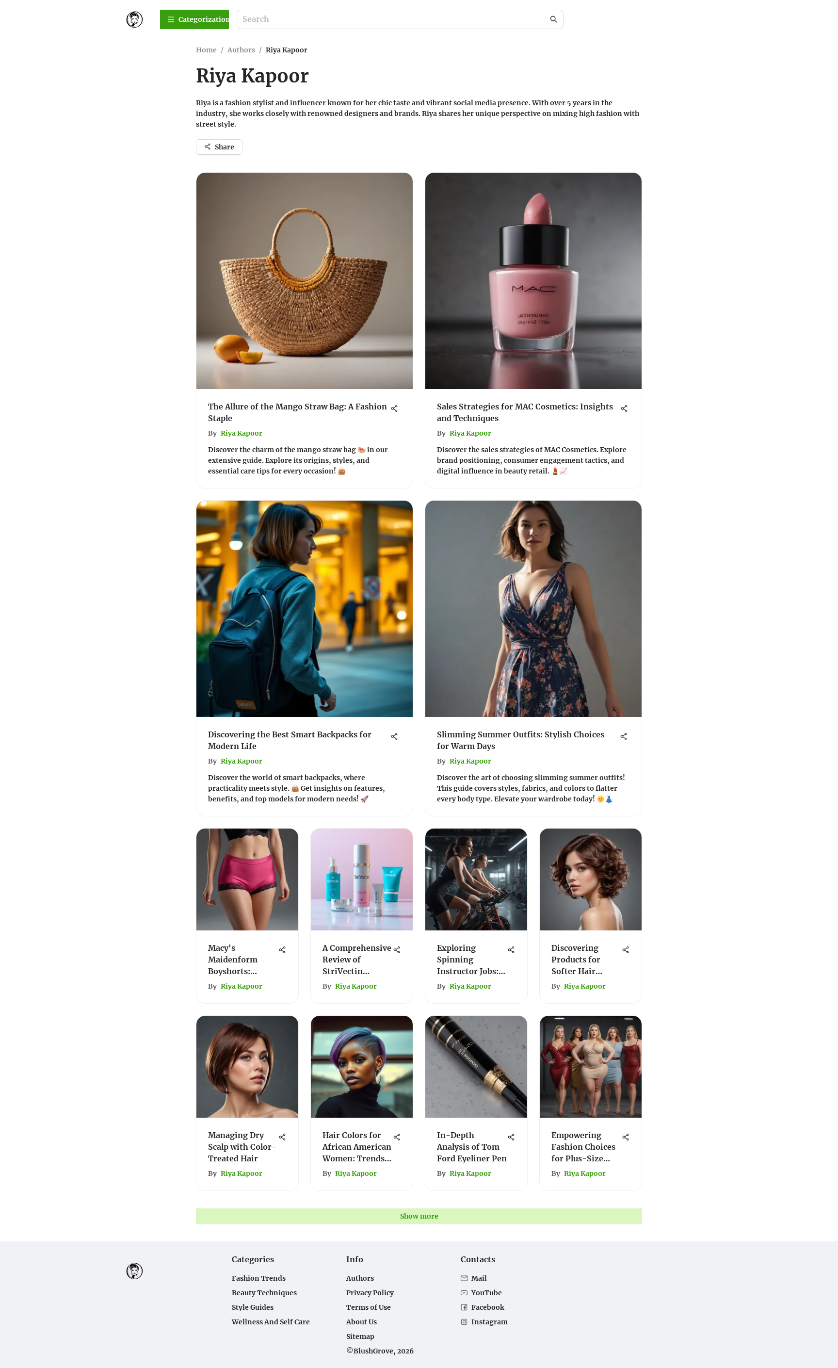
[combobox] (395, 20)
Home (206, 50)
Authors (241, 50)
